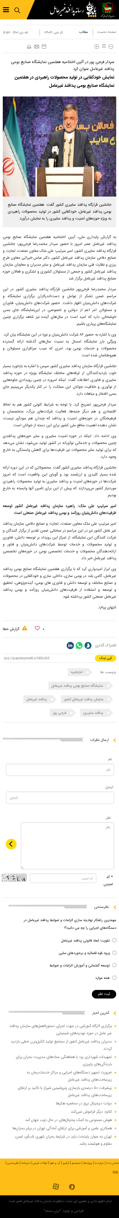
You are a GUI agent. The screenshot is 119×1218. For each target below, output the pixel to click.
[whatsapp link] (79, 645)
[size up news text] (96, 46)
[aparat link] (56, 1187)
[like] (37, 628)
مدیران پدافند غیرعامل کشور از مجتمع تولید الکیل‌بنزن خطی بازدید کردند (61, 1045)
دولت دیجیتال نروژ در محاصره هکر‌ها (84, 1103)
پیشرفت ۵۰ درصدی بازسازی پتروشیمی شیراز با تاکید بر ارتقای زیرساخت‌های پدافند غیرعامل (65, 1092)
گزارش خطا (11, 629)
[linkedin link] (70, 645)
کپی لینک (105, 658)
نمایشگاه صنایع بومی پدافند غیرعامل (77, 686)
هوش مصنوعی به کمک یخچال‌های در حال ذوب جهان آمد (68, 1120)
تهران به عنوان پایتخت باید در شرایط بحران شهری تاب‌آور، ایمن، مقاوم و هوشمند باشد (63, 1140)
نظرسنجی (13, 1163)
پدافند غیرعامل (37, 699)
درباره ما (99, 1163)
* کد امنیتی (108, 880)
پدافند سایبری (93, 713)
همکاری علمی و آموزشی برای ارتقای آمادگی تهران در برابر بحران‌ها (62, 1128)
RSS (115, 1172)
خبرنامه (25, 1163)
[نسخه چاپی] (28, 47)
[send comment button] (11, 844)
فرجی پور (60, 713)
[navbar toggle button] (6, 10)
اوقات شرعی (39, 1163)
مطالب (83, 32)
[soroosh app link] (72, 1187)
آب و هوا (55, 1163)
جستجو (76, 1163)
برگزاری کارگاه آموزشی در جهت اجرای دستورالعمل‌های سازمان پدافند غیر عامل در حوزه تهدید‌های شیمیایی (60, 1030)
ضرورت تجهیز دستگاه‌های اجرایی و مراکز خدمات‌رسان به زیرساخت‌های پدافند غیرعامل (69, 1076)
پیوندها (87, 1163)
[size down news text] (110, 46)
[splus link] (88, 645)
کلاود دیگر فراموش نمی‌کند (91, 1112)
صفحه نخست (106, 32)
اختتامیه (77, 672)
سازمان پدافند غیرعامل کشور (84, 699)
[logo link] (74, 9)
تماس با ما (112, 1163)
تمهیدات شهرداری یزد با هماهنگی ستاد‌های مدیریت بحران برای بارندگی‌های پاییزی (64, 1061)
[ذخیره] (44, 47)
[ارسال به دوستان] (36, 47)
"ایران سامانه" (52, 1211)
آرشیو (66, 1163)
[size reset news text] (103, 46)
